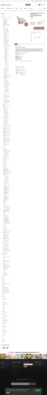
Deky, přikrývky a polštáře (6, 283)
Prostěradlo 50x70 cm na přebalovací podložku (7, 193)
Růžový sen (4, 341)
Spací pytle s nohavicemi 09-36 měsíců (7, 135)
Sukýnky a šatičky (5, 123)
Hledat (28, 4)
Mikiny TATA (4, 275)
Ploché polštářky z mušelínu (6, 182)
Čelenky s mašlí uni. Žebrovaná (6, 36)
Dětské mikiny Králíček (7, 101)
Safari (3, 338)
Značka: (43, 20)
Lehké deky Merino (6, 154)
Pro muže (3, 270)
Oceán (3, 308)
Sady (4, 78)
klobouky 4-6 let (7, 65)
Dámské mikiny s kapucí (6, 261)
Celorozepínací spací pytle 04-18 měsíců (6, 128)
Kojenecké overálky (5, 117)
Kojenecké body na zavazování (6, 112)
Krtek (3, 317)
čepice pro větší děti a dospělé (7, 90)
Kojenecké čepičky (6, 68)
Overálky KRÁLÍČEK (6, 95)
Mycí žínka (5, 228)
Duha (3, 314)
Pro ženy (3, 255)
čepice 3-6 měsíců (7, 92)
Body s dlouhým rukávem (6, 110)
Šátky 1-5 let (6, 49)
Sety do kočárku (5, 19)
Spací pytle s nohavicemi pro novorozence (7, 130)
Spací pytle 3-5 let (6, 143)
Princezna (3, 299)
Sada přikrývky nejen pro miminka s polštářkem (6, 170)
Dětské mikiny (5, 99)
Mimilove (3, 16)
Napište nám (14, 371)
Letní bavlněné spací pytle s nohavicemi (7, 141)
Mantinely (4, 203)
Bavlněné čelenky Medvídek (6, 43)
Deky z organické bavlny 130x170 (6, 157)
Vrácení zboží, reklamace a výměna (16, 373)
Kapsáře (4, 202)
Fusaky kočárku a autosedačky (5, 23)
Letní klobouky (6, 52)
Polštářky (5, 166)
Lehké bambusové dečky (6, 158)
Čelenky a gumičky (5, 28)
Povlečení (4, 204)
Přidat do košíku (39, 28)
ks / (39, 364)
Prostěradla (4, 185)
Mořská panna (4, 326)
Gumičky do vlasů (6, 44)
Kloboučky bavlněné (6, 55)
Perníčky (3, 329)
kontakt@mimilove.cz (5, 363)
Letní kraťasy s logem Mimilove (6, 264)
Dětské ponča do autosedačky (5, 21)
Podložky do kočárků (6, 25)
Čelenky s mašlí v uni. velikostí (7, 34)
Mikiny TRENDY (5, 269)
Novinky (3, 277)
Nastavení (8, 392)
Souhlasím (37, 390)
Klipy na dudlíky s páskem (6, 250)
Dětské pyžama (5, 118)
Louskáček (4, 332)
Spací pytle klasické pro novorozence (6, 132)
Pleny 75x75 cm (7, 178)
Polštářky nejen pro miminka (7, 172)
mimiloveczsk (4, 366)
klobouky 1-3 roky (7, 63)
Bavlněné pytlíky (5, 237)
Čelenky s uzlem (6, 39)
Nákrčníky (5, 73)
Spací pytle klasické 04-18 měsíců (6, 134)
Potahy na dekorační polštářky (6, 199)
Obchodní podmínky (15, 368)
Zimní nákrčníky (6, 80)
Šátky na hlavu (6, 47)
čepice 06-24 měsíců (6, 87)
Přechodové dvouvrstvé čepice (7, 75)
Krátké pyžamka (6, 121)
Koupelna (3, 213)
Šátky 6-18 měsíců (7, 48)
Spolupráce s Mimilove (15, 366)
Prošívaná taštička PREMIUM (6, 218)
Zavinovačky (4, 212)
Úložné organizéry (5, 248)
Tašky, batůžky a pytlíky (5, 232)
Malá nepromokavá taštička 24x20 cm (6, 220)
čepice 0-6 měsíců (7, 85)
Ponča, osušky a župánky (6, 223)
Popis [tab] (16, 44)
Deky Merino (5, 155)
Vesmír (3, 305)
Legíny (4, 104)
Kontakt (13, 367)
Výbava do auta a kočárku (6, 18)
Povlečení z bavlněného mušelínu (7, 206)
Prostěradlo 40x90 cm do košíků (7, 190)
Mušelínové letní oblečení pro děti (6, 105)
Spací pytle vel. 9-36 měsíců (6, 145)
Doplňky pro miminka (5, 243)
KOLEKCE (3, 296)
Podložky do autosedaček (6, 24)
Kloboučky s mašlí (7, 54)
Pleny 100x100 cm (7, 177)
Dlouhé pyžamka (6, 120)
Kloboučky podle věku (7, 59)
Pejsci (3, 333)
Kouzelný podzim (4, 330)
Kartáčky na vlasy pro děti (6, 230)
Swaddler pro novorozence (6, 140)
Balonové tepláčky (5, 122)
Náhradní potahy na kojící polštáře (6, 197)
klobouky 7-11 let (7, 67)
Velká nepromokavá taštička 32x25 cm (6, 222)
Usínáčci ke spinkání (5, 168)
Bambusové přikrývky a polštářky (6, 164)
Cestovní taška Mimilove (6, 240)
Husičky (3, 335)
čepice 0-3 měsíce (7, 91)
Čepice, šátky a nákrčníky (6, 45)
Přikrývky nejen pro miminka (7, 171)
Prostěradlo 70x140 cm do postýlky (7, 189)
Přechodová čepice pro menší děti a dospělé (7, 77)
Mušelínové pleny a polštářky (5, 174)
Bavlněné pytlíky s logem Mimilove (6, 239)
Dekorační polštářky (5, 201)
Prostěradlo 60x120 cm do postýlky (7, 187)
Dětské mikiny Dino (6, 102)
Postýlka (3, 162)
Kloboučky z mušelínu (6, 57)
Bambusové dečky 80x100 (6, 150)
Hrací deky (4, 148)
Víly (3, 336)
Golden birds (4, 302)
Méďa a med (4, 323)
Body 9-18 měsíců (6, 116)
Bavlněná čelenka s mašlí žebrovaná (6, 41)
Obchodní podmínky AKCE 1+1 (16, 374)
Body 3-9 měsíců (6, 115)
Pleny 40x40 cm (7, 179)
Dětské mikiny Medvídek (7, 100)
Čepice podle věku (6, 84)
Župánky (5, 227)
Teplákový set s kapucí (6, 273)
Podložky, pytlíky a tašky (6, 290)
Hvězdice (3, 311)
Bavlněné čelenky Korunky (6, 38)
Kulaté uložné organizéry (6, 249)
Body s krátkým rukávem (6, 109)
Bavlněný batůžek (5, 236)
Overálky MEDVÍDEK (6, 96)
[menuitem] (3, 8)
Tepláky (4, 262)
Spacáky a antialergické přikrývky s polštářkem (6, 210)
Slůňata (3, 327)
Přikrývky (5, 167)
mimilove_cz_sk (4, 367)
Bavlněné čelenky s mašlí (6, 32)
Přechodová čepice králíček (6, 72)
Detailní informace (33, 33)
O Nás (13, 363)
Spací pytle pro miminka (5, 126)
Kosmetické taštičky (5, 215)
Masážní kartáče (5, 229)
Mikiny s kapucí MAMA (6, 260)
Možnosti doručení (40, 24)
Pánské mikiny (5, 274)
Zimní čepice (5, 79)
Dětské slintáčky (5, 251)
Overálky (4, 94)
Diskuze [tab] (19, 44)
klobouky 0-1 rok (7, 61)
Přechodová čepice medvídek (6, 70)
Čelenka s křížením (6, 31)
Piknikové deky (5, 149)
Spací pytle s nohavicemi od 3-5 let (7, 137)
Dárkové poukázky (5, 241)
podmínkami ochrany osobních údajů (28, 386)
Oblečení (3, 27)
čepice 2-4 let (6, 88)
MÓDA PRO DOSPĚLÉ (5, 253)
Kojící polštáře (6, 196)
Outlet (3, 279)
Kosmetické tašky (6, 216)
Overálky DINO (6, 97)
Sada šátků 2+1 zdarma (6, 51)
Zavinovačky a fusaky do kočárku (6, 292)
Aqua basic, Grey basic (5, 320)
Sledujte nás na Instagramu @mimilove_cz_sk (27, 352)
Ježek (3, 339)
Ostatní (3, 294)
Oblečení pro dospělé (5, 289)
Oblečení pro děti (4, 287)
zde (25, 390)
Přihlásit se (32, 383)
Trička (4, 259)
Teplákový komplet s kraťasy (7, 265)
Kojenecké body (5, 107)
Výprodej (3, 281)
